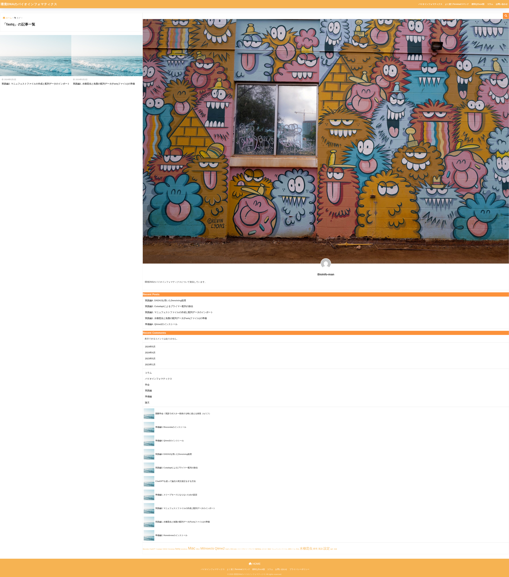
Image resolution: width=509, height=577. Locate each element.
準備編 (148, 396)
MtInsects (207, 548)
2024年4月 (150, 352)
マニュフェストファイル (279, 549)
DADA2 (165, 549)
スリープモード (242, 549)
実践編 (148, 390)
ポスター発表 (266, 549)
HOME (256, 563)
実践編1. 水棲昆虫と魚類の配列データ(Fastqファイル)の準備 (176, 318)
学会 (147, 384)
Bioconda (146, 549)
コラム (490, 4)
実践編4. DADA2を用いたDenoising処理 (165, 300)
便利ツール (291, 549)
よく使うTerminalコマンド (457, 4)
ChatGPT (152, 549)
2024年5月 (150, 346)
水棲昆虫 (306, 548)
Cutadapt (159, 549)
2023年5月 (150, 358)
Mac (191, 548)
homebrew (184, 549)
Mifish (198, 549)
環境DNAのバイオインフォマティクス (29, 4)
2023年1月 (150, 364)
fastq (177, 549)
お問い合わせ (502, 4)
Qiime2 (220, 548)
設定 (326, 548)
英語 (320, 549)
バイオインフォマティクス (430, 4)
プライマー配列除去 (254, 549)
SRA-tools (233, 549)
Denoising (171, 549)
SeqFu (227, 549)
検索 (506, 16)
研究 (315, 549)
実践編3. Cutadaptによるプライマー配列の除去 (169, 306)
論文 (147, 402)
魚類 (335, 549)
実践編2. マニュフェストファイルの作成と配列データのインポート (179, 312)
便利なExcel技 (477, 4)
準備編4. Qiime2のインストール (161, 324)
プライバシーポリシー (299, 569)
